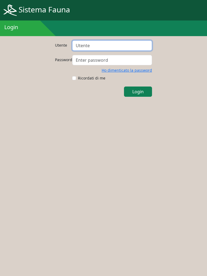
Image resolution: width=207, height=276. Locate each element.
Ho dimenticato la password (127, 70)
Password (62, 59)
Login (138, 92)
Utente (61, 45)
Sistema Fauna (43, 9)
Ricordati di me (91, 78)
